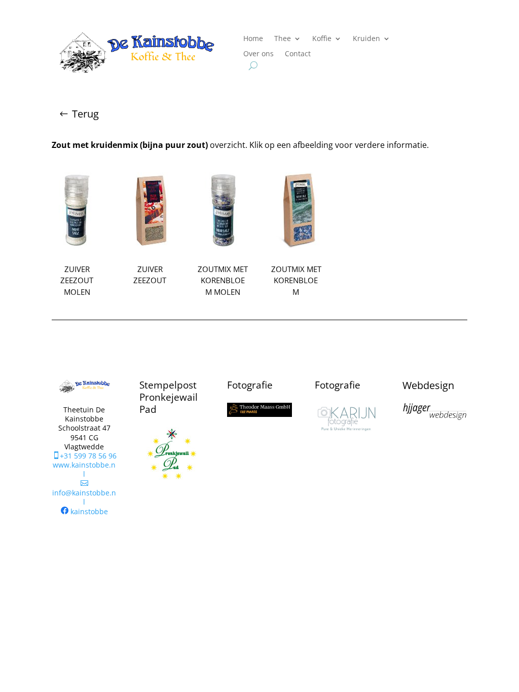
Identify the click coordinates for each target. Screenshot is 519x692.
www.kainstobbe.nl (84, 469)
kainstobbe (89, 511)
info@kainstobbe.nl (84, 493)
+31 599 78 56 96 (84, 455)
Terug (85, 114)
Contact (298, 54)
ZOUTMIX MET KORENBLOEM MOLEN (223, 280)
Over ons (258, 54)
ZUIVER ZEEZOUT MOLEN (76, 280)
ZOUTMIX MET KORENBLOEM (296, 280)
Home (253, 39)
